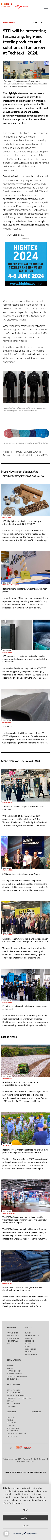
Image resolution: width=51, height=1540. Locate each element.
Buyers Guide (36, 1412)
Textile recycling (13, 1393)
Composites (29, 1341)
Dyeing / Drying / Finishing (17, 1376)
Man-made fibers (13, 1336)
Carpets (28, 1352)
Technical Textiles (32, 1336)
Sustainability (12, 1406)
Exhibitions (11, 1412)
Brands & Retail (31, 1354)
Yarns (9, 1344)
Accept (25, 1517)
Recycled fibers (13, 1338)
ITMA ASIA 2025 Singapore (16, 1434)
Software (10, 1401)
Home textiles (30, 1349)
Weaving (10, 1368)
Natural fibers (12, 1333)
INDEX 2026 (10, 1425)
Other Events (12, 1436)
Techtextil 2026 (13, 1428)
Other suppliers (13, 1379)
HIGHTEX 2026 (12, 1423)
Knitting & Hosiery (14, 1371)
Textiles (28, 1327)
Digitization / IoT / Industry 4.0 (19, 1398)
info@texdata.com (27, 1461)
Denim (27, 1346)
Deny (25, 1510)
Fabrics (28, 1333)
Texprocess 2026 (13, 1431)
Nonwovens (29, 1338)
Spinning (10, 1366)
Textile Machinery (14, 1360)
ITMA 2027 (10, 1417)
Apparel (28, 1344)
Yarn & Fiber (11, 1327)
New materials (12, 1341)
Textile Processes (14, 1385)
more (26, 1525)
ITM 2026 (10, 1420)
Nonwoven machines (15, 1374)
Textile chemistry (14, 1404)
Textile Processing (14, 1390)
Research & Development (16, 1396)
